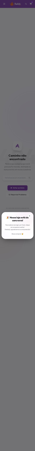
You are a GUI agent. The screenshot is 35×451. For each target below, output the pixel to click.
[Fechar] (30, 216)
